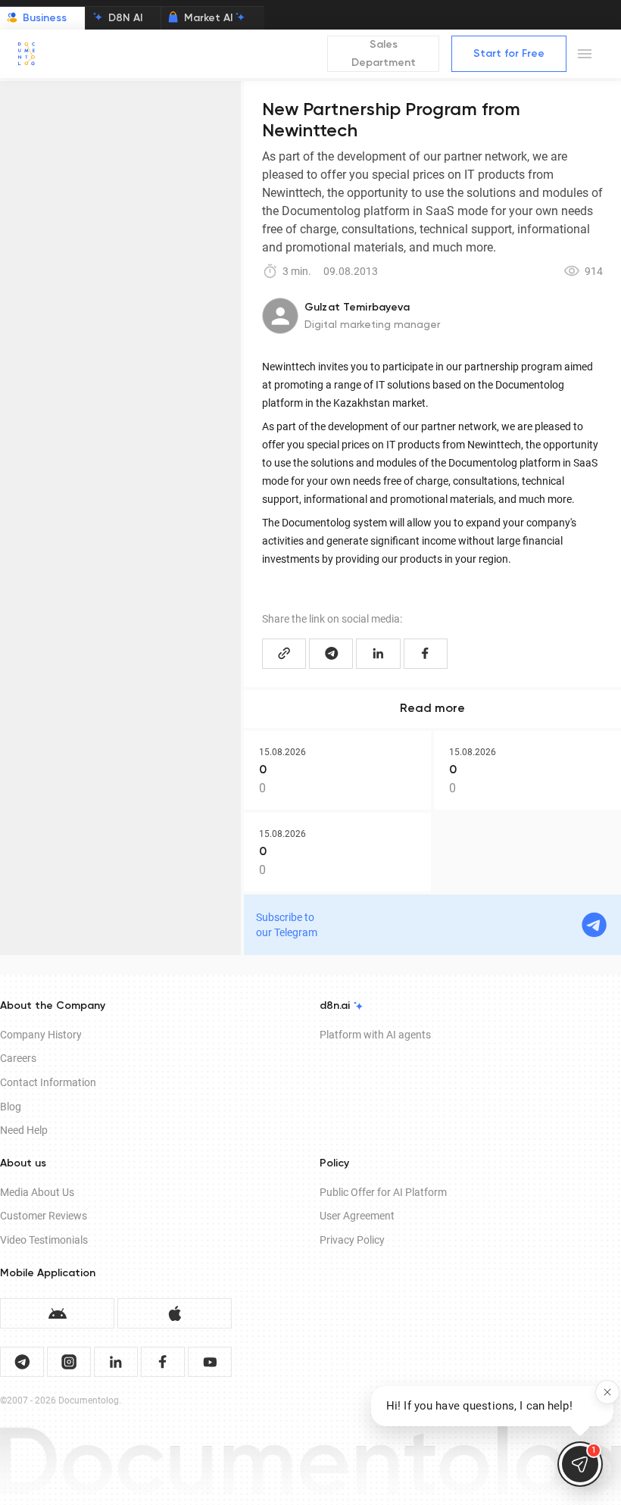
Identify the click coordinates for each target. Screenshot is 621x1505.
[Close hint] (607, 1392)
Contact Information (48, 1082)
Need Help (24, 1130)
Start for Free (509, 53)
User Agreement (357, 1216)
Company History (41, 1035)
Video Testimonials (44, 1240)
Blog (10, 1107)
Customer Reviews (43, 1216)
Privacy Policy (352, 1240)
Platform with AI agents (375, 1035)
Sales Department (383, 54)
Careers (18, 1058)
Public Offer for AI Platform (383, 1192)
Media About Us (37, 1192)
